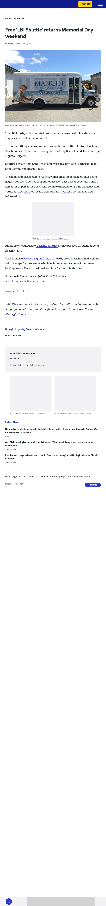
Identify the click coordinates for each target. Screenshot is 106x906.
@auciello (17, 365)
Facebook (18, 290)
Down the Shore (14, 18)
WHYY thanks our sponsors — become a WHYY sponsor (50, 239)
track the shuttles (47, 245)
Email (29, 290)
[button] (9, 901)
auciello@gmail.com (36, 365)
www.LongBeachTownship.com (24, 281)
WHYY (10, 4)
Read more (15, 358)
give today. (19, 314)
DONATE (86, 4)
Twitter (23, 290)
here (27, 191)
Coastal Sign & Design (37, 258)
